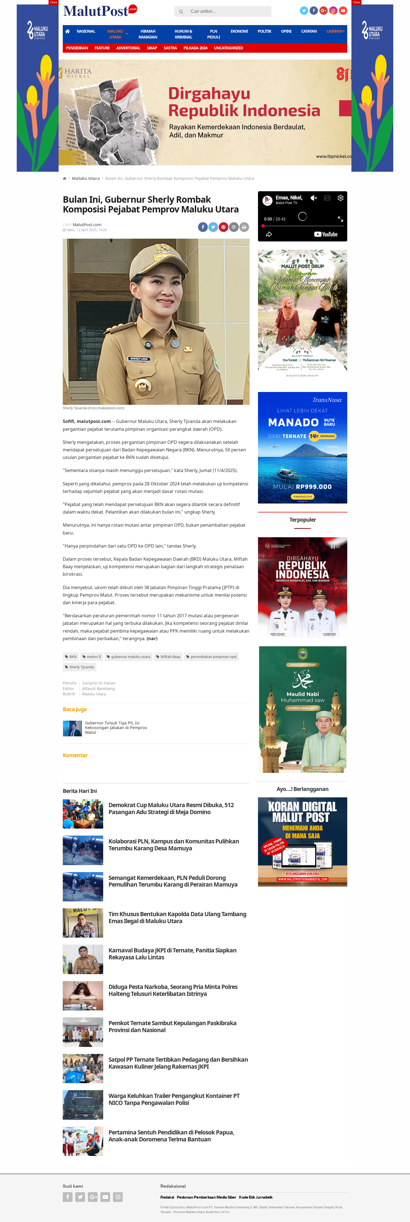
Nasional (86, 31)
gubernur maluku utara (130, 656)
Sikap (152, 47)
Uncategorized (228, 47)
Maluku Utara (115, 34)
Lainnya (334, 31)
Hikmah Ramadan (148, 34)
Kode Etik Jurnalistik (256, 1198)
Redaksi (167, 1198)
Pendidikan (77, 47)
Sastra (170, 47)
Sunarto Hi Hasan (99, 683)
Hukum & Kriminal (183, 34)
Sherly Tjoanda (81, 666)
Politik (264, 31)
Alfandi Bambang (98, 688)
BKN (73, 656)
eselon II (94, 656)
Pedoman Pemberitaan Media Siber (207, 1198)
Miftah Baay (170, 656)
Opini (286, 31)
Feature (102, 47)
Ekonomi (239, 31)
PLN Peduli (213, 34)
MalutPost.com (87, 224)
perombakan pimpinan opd (214, 656)
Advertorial (128, 47)
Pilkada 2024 (195, 47)
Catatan (309, 31)
